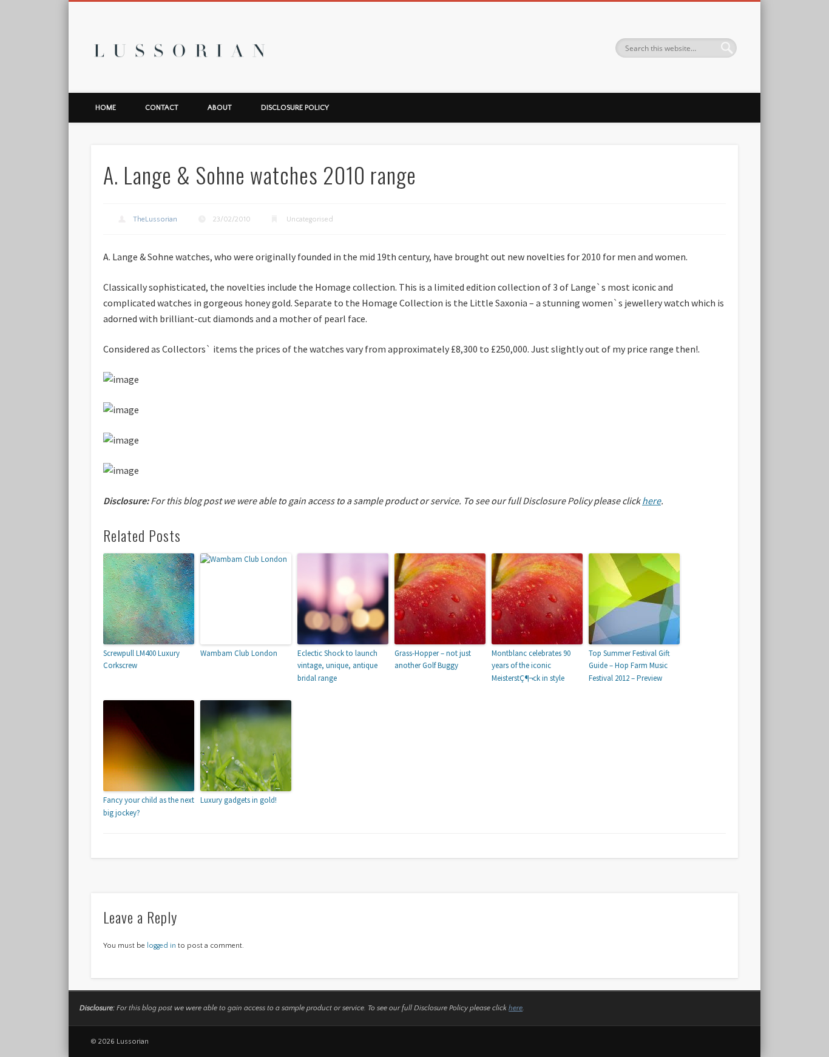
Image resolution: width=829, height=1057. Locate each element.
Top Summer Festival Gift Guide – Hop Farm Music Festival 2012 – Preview (629, 666)
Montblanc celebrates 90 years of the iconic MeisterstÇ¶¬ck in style (531, 666)
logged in (161, 946)
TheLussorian (155, 219)
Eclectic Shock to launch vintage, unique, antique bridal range (337, 666)
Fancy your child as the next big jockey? (148, 806)
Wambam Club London (238, 653)
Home (105, 108)
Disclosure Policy (295, 108)
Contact (161, 108)
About (220, 108)
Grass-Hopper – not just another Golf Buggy (432, 659)
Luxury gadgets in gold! (238, 800)
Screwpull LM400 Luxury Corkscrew (141, 659)
